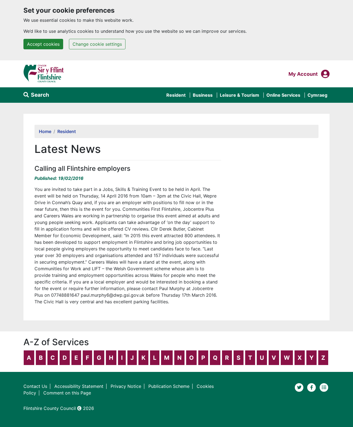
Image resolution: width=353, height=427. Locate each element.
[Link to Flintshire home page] (43, 73)
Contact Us (35, 386)
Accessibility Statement (78, 386)
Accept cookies (43, 44)
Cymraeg (317, 95)
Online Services (283, 95)
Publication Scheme (168, 386)
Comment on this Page (67, 393)
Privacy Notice (126, 386)
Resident (176, 95)
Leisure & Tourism (239, 95)
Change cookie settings (97, 44)
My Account (303, 74)
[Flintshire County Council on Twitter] (300, 387)
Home (45, 131)
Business (203, 95)
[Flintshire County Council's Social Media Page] (312, 387)
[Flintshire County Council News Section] (324, 387)
